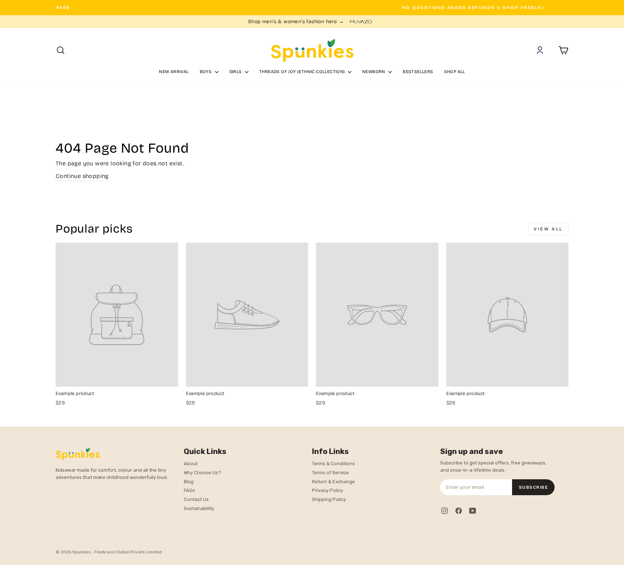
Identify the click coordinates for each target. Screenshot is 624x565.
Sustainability (199, 508)
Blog (189, 481)
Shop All (454, 71)
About (191, 463)
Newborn (374, 71)
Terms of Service (330, 472)
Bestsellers (418, 71)
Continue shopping (82, 176)
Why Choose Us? (202, 472)
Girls (236, 71)
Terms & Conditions (333, 463)
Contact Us (196, 499)
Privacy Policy (327, 490)
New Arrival (173, 71)
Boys (206, 71)
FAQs (189, 490)
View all (548, 228)
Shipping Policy (329, 499)
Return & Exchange (333, 481)
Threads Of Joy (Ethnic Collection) (302, 71)
